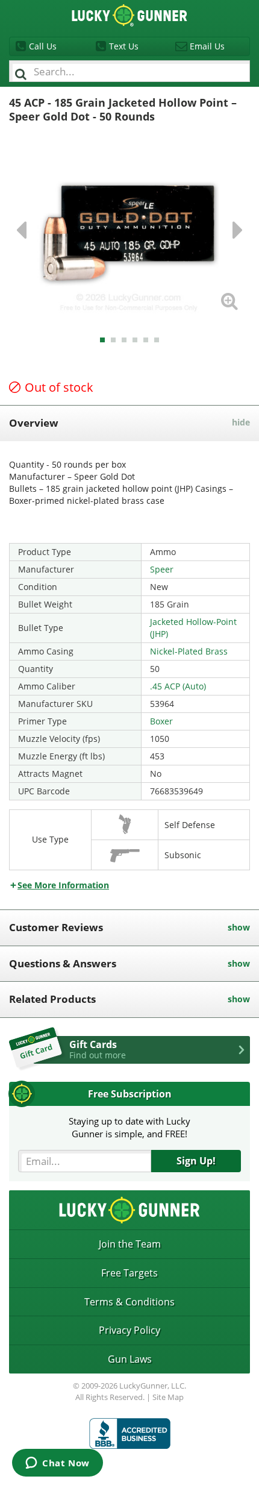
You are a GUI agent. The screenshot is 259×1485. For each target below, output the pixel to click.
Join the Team (130, 1244)
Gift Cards (97, 1049)
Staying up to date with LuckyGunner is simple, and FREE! (129, 1127)
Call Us (43, 46)
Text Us (124, 46)
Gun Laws (130, 1359)
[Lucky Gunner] (129, 1433)
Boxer (161, 721)
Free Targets (129, 1272)
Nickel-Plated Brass (189, 651)
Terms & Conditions (129, 1301)
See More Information (63, 885)
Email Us (207, 46)
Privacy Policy (129, 1330)
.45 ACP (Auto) (178, 686)
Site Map (168, 1397)
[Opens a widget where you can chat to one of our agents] (57, 1464)
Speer (161, 569)
